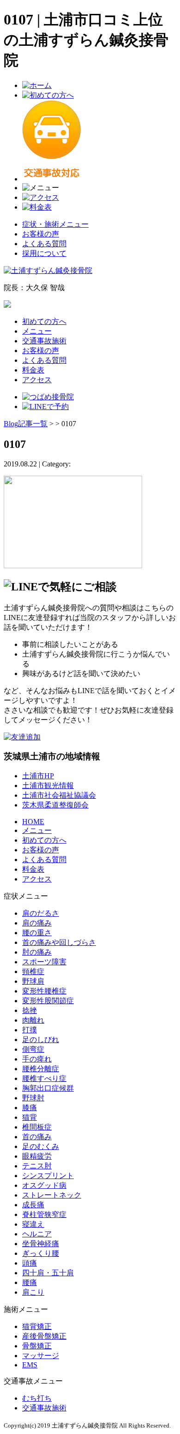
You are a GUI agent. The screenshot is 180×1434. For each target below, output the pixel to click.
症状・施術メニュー (55, 224)
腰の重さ (37, 933)
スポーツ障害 (44, 962)
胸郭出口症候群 (48, 1088)
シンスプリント (48, 1175)
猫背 (29, 1117)
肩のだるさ (40, 913)
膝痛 (29, 1107)
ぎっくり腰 (40, 1253)
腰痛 (29, 1282)
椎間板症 (37, 1127)
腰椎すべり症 (44, 1078)
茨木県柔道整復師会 (55, 805)
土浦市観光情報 (48, 785)
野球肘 (33, 1098)
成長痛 (33, 1205)
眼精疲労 (37, 1156)
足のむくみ (40, 1146)
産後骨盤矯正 (44, 1336)
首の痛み (37, 1137)
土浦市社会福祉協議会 (59, 795)
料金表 (33, 370)
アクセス (37, 380)
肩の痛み (37, 923)
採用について (44, 253)
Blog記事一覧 (26, 424)
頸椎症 (33, 971)
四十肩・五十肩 (48, 1273)
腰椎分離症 (40, 1069)
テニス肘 (37, 1166)
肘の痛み (37, 952)
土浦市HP (38, 776)
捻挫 (29, 1010)
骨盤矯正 (37, 1346)
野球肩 (33, 981)
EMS (29, 1365)
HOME (33, 822)
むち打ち (37, 1398)
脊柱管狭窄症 (44, 1214)
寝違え (33, 1224)
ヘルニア (37, 1234)
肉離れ (33, 1020)
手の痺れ (37, 1059)
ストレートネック (51, 1195)
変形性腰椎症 (44, 991)
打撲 (29, 1030)
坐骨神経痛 (40, 1244)
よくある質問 (44, 244)
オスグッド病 (44, 1185)
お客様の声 (40, 234)
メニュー (37, 331)
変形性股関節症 (48, 1001)
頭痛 (29, 1263)
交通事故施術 (44, 341)
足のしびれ (40, 1039)
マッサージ (40, 1356)
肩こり (33, 1292)
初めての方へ (44, 321)
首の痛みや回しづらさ (59, 942)
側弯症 (33, 1049)
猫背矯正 (37, 1326)
